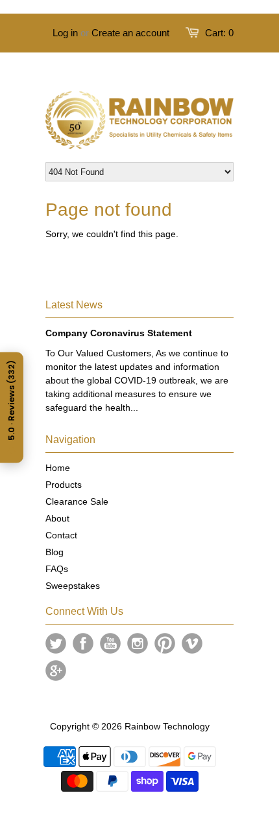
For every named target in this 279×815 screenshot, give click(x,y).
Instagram (137, 643)
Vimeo (192, 643)
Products (63, 484)
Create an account (130, 32)
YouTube (110, 643)
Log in (65, 32)
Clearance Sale (76, 501)
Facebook (83, 643)
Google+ (55, 670)
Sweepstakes (72, 585)
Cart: (219, 32)
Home (57, 468)
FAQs (56, 569)
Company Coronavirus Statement (118, 333)
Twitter (55, 643)
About (57, 518)
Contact (61, 535)
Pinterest (164, 643)
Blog (54, 552)
